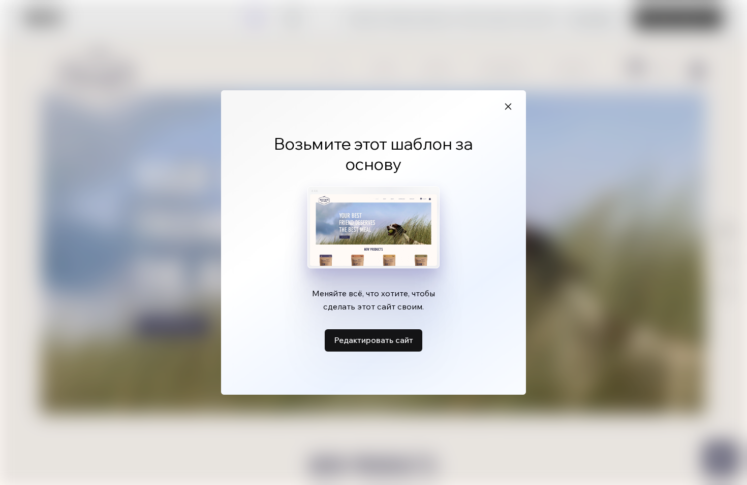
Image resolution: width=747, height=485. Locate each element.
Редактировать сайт (373, 340)
